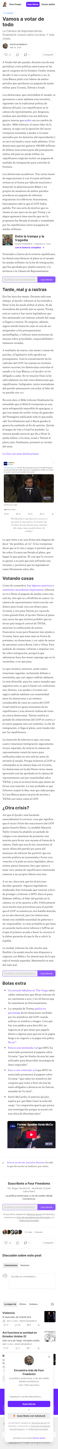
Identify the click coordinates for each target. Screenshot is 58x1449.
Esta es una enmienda (21, 1048)
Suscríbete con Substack (31, 1415)
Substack (13, 1442)
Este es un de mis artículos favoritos (26, 1162)
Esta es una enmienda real (22, 1070)
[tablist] (16, 1265)
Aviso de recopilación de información (33, 1217)
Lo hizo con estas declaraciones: (20, 454)
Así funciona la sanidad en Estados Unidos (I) (19, 1334)
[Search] (52, 1304)
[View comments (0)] (18, 55)
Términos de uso (39, 1422)
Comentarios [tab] (10, 1265)
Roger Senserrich (18, 44)
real (36, 1048)
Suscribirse (32, 4)
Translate (9, 13)
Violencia (8, 1312)
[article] (29, 1319)
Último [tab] (22, 1304)
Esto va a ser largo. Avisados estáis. (21, 1340)
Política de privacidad (38, 1429)
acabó (28, 120)
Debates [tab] (33, 1304)
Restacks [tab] (24, 1265)
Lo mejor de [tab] (10, 1304)
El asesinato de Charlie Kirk (16, 1316)
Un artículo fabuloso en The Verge (28, 990)
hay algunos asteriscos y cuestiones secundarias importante (28, 588)
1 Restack (38, 1232)
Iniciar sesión (48, 4)
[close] (49, 1356)
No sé (11, 1042)
